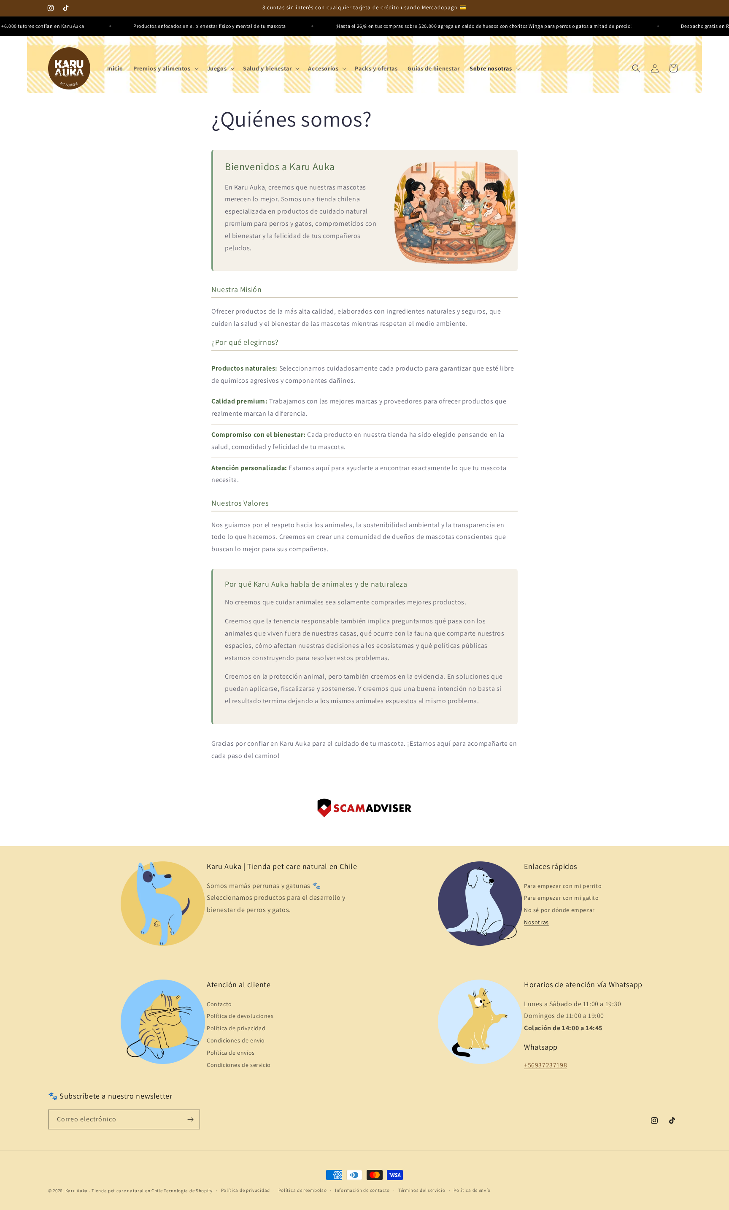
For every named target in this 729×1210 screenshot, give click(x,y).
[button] (165, 68)
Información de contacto (362, 1190)
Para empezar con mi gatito (561, 897)
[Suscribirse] (190, 1119)
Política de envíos (231, 1052)
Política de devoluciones (240, 1016)
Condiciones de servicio (239, 1065)
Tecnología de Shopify (188, 1191)
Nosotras (536, 922)
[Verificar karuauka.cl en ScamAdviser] (364, 810)
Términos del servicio (422, 1190)
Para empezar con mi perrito (563, 886)
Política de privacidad (236, 1028)
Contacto (219, 1004)
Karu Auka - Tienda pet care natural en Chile (114, 1191)
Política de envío (472, 1190)
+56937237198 (545, 1065)
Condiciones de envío (236, 1040)
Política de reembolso (302, 1190)
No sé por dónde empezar (559, 910)
